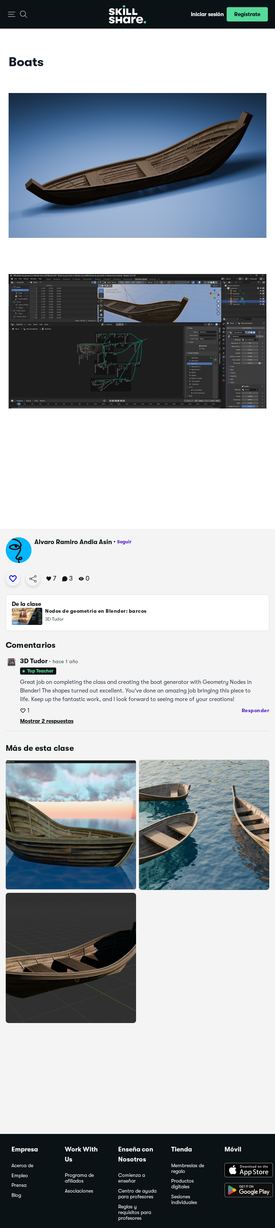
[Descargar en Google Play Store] (244, 1191)
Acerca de (22, 1165)
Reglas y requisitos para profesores (134, 1212)
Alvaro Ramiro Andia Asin (73, 541)
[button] (11, 14)
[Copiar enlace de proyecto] (33, 579)
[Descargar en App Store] (244, 1171)
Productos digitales (182, 1183)
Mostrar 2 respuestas (46, 721)
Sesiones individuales (184, 1199)
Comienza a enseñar (131, 1178)
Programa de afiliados (79, 1178)
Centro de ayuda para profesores (137, 1193)
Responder (256, 710)
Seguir (124, 541)
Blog (16, 1195)
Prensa (18, 1185)
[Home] (127, 14)
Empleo (19, 1175)
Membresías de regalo (187, 1168)
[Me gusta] (13, 579)
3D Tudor (34, 661)
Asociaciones (79, 1191)
